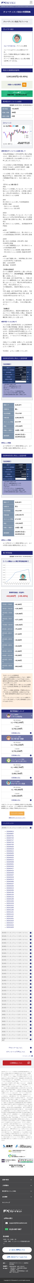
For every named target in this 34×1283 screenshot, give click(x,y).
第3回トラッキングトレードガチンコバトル (14, 1031)
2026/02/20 (10, 886)
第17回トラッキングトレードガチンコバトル (15, 984)
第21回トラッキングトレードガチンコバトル (15, 970)
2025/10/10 (10, 925)
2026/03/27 (10, 875)
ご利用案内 (5, 1185)
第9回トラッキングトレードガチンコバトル (14, 1011)
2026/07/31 (10, 836)
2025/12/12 (10, 905)
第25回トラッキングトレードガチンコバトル (15, 956)
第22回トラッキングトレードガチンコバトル (15, 966)
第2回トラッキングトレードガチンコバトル (14, 1035)
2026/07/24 (10, 838)
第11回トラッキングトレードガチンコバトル (14, 1004)
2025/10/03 (10, 927)
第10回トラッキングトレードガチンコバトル (15, 1007)
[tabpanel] (17, 135)
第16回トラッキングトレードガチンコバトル (15, 987)
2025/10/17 (10, 923)
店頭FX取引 (5, 1179)
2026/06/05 (10, 853)
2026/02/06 (10, 890)
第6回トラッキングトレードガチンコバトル (14, 1021)
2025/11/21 (10, 912)
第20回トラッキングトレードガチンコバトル (15, 973)
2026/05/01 (10, 864)
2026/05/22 (10, 857)
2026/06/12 (10, 851)
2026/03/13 (10, 879)
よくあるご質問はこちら (17, 1250)
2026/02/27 (10, 883)
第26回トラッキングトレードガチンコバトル (15, 953)
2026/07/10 (10, 842)
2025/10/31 (10, 918)
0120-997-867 (15, 1229)
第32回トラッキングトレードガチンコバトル (15, 932)
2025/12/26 (10, 901)
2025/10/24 (10, 920)
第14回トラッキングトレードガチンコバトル (15, 994)
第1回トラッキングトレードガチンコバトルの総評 (15, 1039)
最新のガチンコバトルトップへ (17, 817)
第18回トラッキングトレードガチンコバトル (15, 980)
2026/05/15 (10, 860)
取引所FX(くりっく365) (9, 1191)
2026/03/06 (10, 881)
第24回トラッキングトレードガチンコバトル (15, 960)
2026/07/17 (10, 840)
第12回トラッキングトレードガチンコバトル (15, 1001)
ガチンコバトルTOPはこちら (15, 1051)
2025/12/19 (10, 903)
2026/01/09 (10, 899)
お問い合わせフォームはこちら (17, 1257)
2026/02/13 (10, 888)
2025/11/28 (10, 910)
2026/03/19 (10, 877)
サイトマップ (6, 1202)
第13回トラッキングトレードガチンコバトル (15, 997)
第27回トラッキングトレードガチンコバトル (15, 949)
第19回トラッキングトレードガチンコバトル (15, 977)
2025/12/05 (10, 907)
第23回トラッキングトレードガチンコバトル (15, 963)
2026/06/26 (10, 846)
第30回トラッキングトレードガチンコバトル (15, 939)
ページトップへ (26, 1056)
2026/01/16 (10, 897)
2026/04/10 (10, 870)
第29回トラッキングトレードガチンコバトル (15, 943)
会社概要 (4, 1196)
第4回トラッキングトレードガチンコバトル (14, 1028)
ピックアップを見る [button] (17, 813)
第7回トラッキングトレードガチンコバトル (14, 1018)
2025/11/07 (10, 916)
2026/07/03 (10, 844)
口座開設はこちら (16, 1063)
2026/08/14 (10, 831)
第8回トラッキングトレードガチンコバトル (14, 1014)
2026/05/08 (10, 862)
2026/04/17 (10, 868)
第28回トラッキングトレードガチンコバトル (15, 946)
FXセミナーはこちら (15, 1047)
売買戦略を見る (15, 733)
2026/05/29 (10, 855)
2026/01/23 (10, 894)
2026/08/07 (10, 833)
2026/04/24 (10, 866)
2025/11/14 (10, 914)
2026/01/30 (10, 892)
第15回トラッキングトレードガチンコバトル (15, 990)
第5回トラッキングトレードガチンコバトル (14, 1024)
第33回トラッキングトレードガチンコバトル (15, 827)
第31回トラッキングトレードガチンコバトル (15, 936)
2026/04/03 (10, 873)
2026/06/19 (10, 849)
